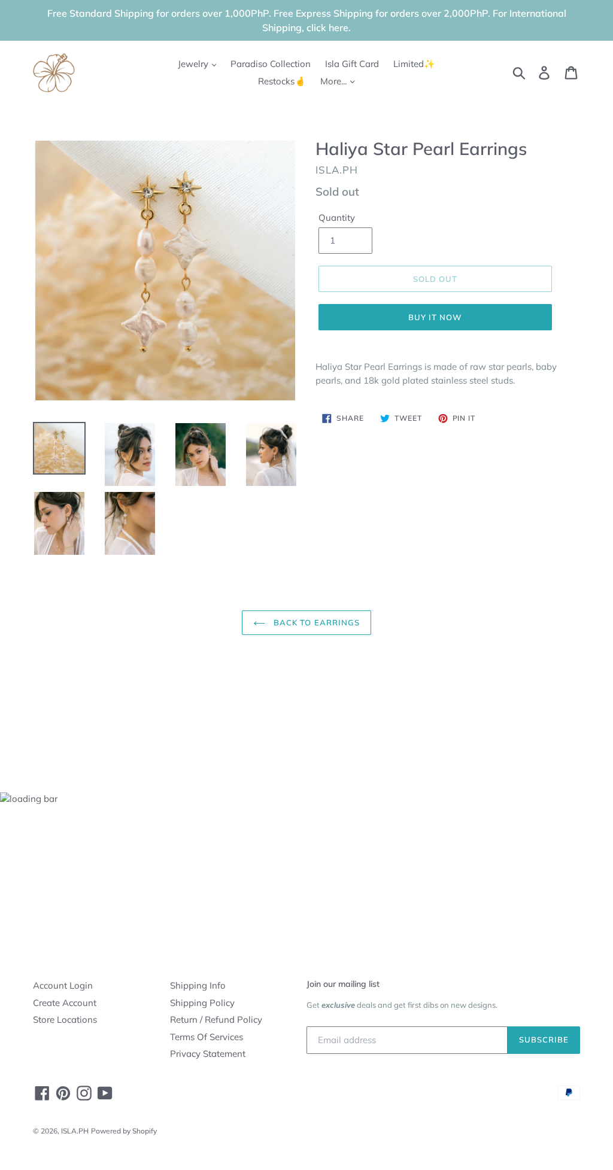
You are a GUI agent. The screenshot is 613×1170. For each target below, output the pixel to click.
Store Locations (65, 1019)
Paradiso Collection (270, 63)
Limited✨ (414, 63)
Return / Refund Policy (216, 1019)
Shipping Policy (202, 1002)
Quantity (336, 217)
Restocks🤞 (282, 81)
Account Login (63, 985)
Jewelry (194, 63)
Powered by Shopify (124, 1130)
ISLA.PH (75, 1130)
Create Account (64, 1002)
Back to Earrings (315, 622)
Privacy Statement (207, 1053)
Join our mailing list (343, 984)
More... (334, 81)
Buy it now (435, 317)
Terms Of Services (206, 1037)
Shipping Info (198, 985)
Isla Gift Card (352, 63)
